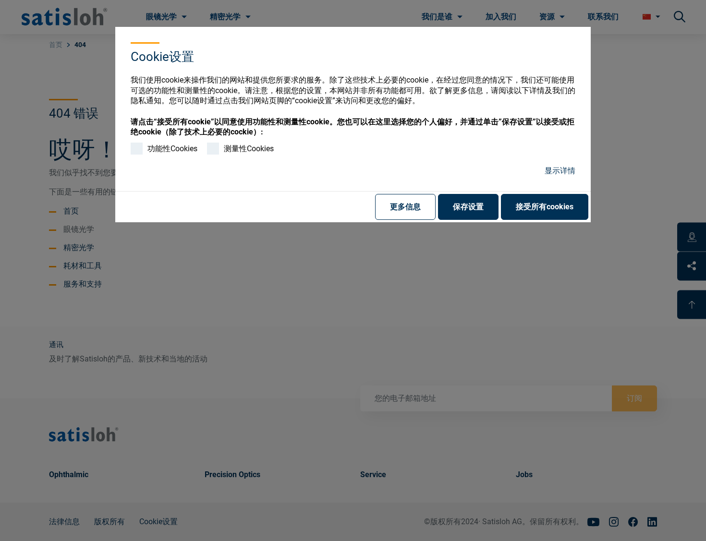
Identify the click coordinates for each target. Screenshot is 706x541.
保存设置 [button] (468, 206)
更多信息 (405, 206)
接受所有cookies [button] (544, 206)
